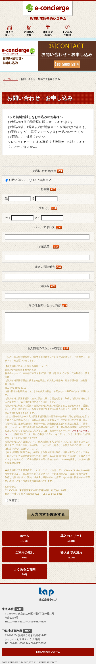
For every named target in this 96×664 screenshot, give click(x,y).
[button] (48, 515)
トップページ (10, 79)
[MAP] (19, 609)
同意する (14, 500)
